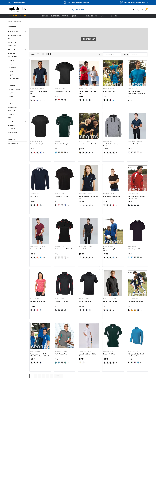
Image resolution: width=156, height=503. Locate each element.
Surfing (11, 103)
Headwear (11, 125)
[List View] (38, 54)
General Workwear (15, 35)
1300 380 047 (79, 9)
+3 (92, 100)
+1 (68, 100)
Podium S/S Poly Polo (62, 196)
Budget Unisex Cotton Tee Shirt (87, 92)
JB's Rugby (34, 196)
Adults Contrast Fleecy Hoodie (110, 145)
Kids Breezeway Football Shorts (111, 250)
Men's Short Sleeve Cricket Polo (87, 355)
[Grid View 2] (40, 54)
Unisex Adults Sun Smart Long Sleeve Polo (136, 355)
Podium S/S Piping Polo (62, 144)
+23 (68, 152)
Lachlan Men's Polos (134, 144)
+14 (117, 100)
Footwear (11, 129)
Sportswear (12, 57)
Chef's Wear (12, 46)
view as (33, 54)
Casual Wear (12, 107)
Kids (9, 118)
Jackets (11, 82)
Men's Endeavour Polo (86, 249)
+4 (141, 152)
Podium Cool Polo (109, 354)
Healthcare (12, 53)
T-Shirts (11, 60)
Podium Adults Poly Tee (62, 91)
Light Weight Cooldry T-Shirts (112, 196)
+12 (44, 100)
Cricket (11, 96)
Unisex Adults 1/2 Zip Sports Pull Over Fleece (137, 197)
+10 (68, 257)
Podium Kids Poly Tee (37, 144)
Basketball (12, 85)
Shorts (11, 71)
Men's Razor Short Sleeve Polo (38, 92)
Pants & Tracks (14, 78)
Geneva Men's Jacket (110, 301)
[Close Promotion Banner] (146, 4)
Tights (11, 75)
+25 (44, 257)
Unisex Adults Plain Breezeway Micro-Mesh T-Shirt (136, 92)
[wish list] (142, 10)
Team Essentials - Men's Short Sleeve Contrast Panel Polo (39, 355)
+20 (141, 100)
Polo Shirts (12, 67)
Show (100, 54)
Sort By (126, 54)
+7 (44, 205)
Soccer (11, 100)
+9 (116, 152)
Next (57, 376)
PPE (9, 39)
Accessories (12, 132)
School (10, 121)
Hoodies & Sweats (14, 89)
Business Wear (13, 42)
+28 (141, 257)
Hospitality (12, 49)
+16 (92, 152)
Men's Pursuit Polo (61, 354)
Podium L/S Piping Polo (62, 301)
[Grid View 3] (43, 54)
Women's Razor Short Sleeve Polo (88, 197)
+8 (116, 257)
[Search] (133, 10)
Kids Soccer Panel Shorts (136, 301)
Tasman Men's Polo (36, 249)
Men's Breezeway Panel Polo (88, 144)
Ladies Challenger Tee (37, 301)
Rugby (11, 93)
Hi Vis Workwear (13, 31)
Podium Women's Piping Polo (64, 249)
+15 (92, 257)
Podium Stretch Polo (85, 301)
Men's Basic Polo (108, 91)
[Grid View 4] (46, 54)
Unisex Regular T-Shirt (135, 249)
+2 (44, 152)
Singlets (11, 64)
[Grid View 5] (50, 54)
